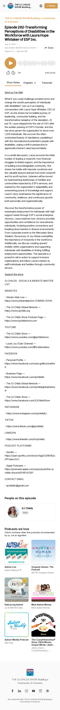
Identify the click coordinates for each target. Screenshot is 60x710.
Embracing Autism (14, 604)
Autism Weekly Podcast (17, 639)
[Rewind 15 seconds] (8, 73)
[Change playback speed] (19, 73)
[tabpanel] (30, 290)
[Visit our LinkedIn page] (19, 690)
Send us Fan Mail (14, 92)
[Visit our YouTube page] (33, 690)
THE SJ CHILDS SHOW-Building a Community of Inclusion (23, 6)
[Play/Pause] (10, 63)
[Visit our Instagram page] (26, 690)
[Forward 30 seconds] (13, 73)
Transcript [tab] (47, 82)
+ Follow (51, 6)
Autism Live (10, 567)
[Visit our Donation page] (47, 690)
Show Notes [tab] (13, 82)
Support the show (14, 274)
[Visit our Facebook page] (12, 690)
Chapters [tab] (29, 82)
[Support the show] (41, 6)
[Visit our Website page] (40, 690)
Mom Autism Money (41, 604)
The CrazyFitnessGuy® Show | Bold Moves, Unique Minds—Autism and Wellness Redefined (43, 644)
